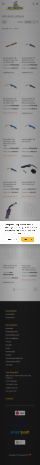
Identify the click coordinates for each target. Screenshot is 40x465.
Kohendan (12, 239)
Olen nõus (28, 239)
